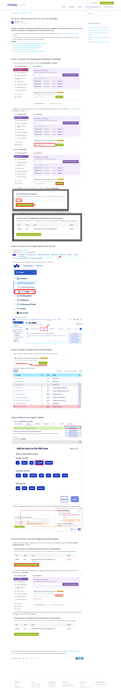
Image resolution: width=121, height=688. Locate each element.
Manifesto (82, 686)
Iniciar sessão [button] (94, 3)
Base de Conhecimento (101, 684)
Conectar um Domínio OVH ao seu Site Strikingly (99, 30)
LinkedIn (82, 658)
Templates (72, 7)
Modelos (16, 686)
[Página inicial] (12, 5)
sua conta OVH (26, 250)
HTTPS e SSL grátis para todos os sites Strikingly (99, 42)
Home (64, 7)
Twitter (79, 658)
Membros (24, 13)
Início (15, 684)
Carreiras (82, 684)
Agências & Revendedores (68, 686)
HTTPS (31, 13)
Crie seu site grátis (107, 3)
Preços (80, 7)
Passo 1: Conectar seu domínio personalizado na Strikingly (30, 43)
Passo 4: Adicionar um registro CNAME (24, 49)
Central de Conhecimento (92, 7)
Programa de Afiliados (67, 684)
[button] (23, 658)
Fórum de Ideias (108, 7)
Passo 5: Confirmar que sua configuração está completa (29, 51)
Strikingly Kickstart (35, 684)
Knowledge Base (15, 13)
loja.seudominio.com (74, 109)
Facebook (77, 658)
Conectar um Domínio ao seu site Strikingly (97, 27)
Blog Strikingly (51, 684)
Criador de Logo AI (35, 686)
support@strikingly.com (63, 651)
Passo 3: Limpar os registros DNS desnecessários (27, 47)
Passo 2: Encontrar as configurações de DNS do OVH (28, 45)
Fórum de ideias (52, 686)
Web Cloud (23, 252)
